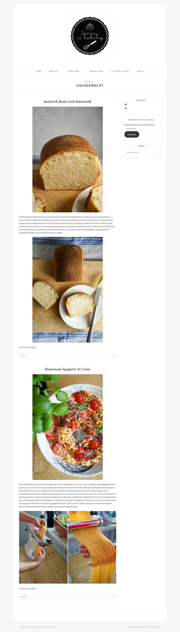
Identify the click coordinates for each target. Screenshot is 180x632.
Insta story (84, 484)
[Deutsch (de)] (125, 108)
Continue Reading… (28, 347)
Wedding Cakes (96, 71)
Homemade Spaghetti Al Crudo (67, 369)
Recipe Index (73, 71)
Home (38, 71)
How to (140, 71)
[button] (43, 547)
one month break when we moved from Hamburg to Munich (88, 494)
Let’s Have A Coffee (120, 71)
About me (53, 71)
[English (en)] (125, 104)
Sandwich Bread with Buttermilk (68, 101)
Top (158, 627)
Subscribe (131, 134)
